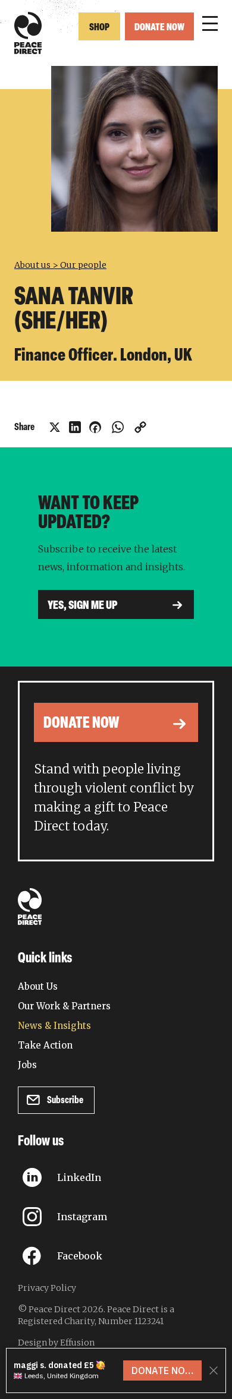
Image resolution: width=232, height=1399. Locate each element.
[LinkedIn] (75, 427)
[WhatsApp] (117, 427)
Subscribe (65, 1100)
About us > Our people (60, 265)
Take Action (45, 1045)
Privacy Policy (47, 1288)
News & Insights (54, 1025)
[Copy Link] (140, 427)
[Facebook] (95, 427)
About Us (38, 986)
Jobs (27, 1064)
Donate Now (159, 28)
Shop (99, 28)
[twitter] (54, 427)
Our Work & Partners (64, 1006)
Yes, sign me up (83, 606)
